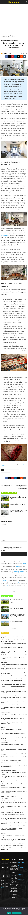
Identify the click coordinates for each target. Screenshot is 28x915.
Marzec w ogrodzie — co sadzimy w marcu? (14, 744)
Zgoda (9, 913)
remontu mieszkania (19, 571)
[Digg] (18, 56)
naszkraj (3, 825)
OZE (7, 585)
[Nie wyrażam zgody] (26, 911)
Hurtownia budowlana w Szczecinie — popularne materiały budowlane (21, 487)
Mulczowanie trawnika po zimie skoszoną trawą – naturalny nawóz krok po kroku (18, 497)
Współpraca (21, 862)
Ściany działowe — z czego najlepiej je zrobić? (16, 825)
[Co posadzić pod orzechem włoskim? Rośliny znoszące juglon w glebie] (5, 609)
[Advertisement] (14, 18)
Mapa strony (21, 879)
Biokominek (3, 636)
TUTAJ (2, 887)
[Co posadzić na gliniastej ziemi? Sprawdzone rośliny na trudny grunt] (5, 505)
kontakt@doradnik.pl (5, 881)
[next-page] (4, 517)
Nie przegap (10, 40)
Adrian (5, 53)
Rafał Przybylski (4, 672)
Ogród (3, 500)
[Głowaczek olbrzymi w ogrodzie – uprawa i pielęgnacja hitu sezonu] (5, 623)
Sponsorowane (15, 40)
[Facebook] (6, 56)
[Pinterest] (12, 56)
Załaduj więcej (13, 628)
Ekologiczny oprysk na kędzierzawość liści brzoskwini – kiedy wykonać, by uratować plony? (17, 615)
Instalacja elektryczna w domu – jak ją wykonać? (15, 810)
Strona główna (4, 35)
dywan (6, 470)
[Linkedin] (15, 56)
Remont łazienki (4, 514)
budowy (18, 566)
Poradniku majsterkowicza (18, 582)
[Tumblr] (24, 56)
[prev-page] (2, 517)
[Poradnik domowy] (5, 859)
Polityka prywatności (16, 913)
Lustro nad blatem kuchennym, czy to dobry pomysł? (15, 689)
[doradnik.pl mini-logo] (14, 1)
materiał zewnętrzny (5, 471)
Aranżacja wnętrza (10, 35)
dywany (17, 470)
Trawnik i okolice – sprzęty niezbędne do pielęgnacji (15, 684)
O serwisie (20, 871)
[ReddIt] (21, 56)
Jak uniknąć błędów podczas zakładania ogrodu (15, 678)
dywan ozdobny (11, 470)
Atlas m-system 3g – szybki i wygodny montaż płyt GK (15, 654)
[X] (9, 56)
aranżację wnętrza (19, 572)
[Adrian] (2, 53)
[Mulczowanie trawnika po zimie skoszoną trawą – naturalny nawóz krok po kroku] (5, 498)
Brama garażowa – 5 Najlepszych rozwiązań (15, 695)
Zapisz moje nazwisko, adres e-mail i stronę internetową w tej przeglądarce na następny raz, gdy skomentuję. (12, 549)
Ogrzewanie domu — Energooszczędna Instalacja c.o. (15, 746)
